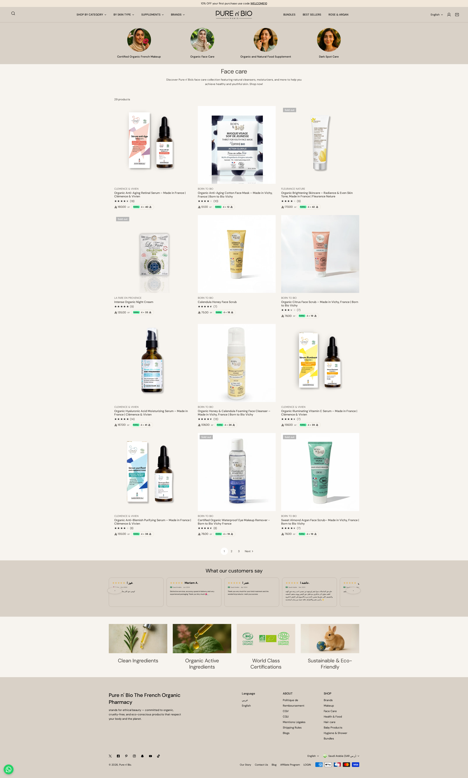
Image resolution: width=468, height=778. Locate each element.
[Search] (13, 13)
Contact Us (261, 764)
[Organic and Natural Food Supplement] (266, 40)
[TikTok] (158, 756)
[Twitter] (110, 756)
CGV (286, 711)
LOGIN (307, 764)
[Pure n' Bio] (234, 14)
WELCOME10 (258, 3)
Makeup (329, 705)
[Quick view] (185, 179)
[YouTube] (150, 756)
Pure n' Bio (125, 764)
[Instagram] (134, 756)
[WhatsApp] (9, 769)
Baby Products (333, 727)
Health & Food (333, 716)
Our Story (245, 764)
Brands (328, 700)
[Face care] (202, 40)
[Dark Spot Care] (329, 40)
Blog (274, 764)
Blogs (286, 733)
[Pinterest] (126, 756)
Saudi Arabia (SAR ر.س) (342, 756)
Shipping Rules (292, 727)
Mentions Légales (294, 722)
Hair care (329, 722)
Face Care (330, 711)
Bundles (329, 738)
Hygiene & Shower (335, 733)
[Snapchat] (142, 756)
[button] (457, 15)
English (435, 14)
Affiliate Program (290, 764)
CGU (286, 716)
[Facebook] (118, 756)
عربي (245, 700)
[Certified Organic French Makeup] (139, 40)
